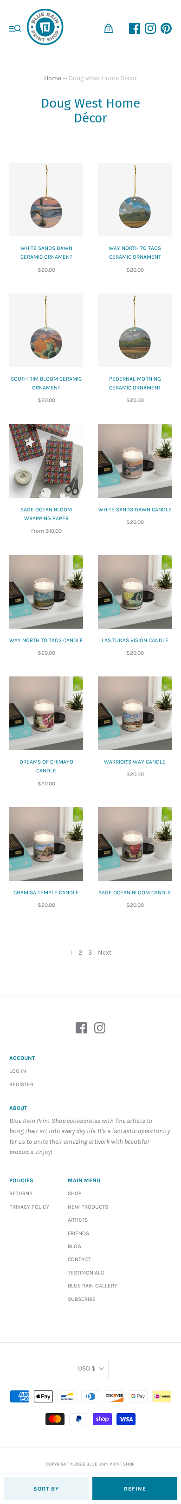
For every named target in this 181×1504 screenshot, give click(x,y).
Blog (74, 1246)
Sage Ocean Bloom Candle (134, 892)
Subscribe (82, 1299)
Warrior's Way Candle (135, 761)
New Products (88, 1207)
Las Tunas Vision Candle (135, 640)
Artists (78, 1220)
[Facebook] (81, 1029)
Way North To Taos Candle (46, 640)
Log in (17, 1071)
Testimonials (86, 1272)
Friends (78, 1233)
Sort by (46, 1488)
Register (21, 1084)
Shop (75, 1193)
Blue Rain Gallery (92, 1285)
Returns (20, 1193)
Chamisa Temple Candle (46, 892)
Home (52, 78)
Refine (135, 1488)
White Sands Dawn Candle (135, 509)
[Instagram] (99, 1029)
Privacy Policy (29, 1207)
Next (104, 952)
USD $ (87, 1368)
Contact (79, 1259)
